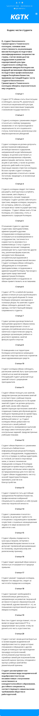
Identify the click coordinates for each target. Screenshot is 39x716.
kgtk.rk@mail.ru (20, 8)
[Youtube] (16, 3)
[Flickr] (22, 3)
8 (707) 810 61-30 (27, 6)
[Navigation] (35, 14)
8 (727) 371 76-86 (13, 6)
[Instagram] (19, 3)
